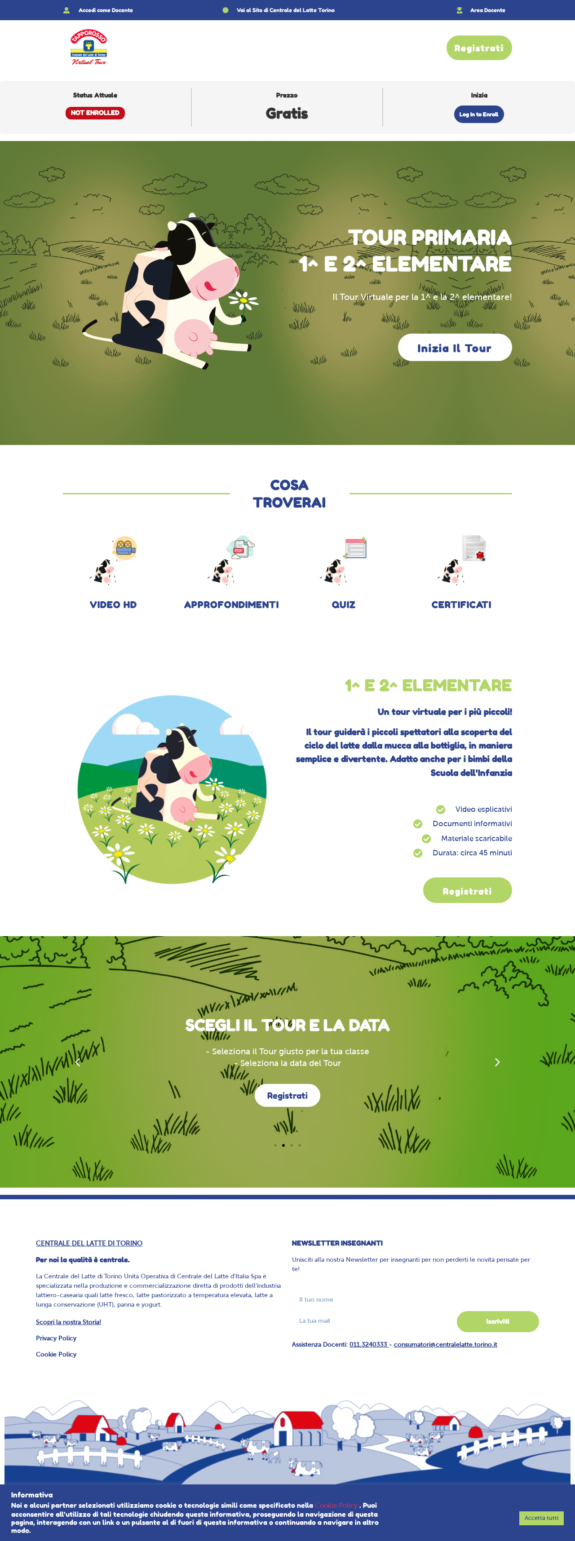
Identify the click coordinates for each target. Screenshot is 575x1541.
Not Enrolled (95, 112)
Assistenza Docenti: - (394, 1345)
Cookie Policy (56, 1355)
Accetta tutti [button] (541, 1518)
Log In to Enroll (479, 114)
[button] (77, 1062)
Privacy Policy (56, 1338)
